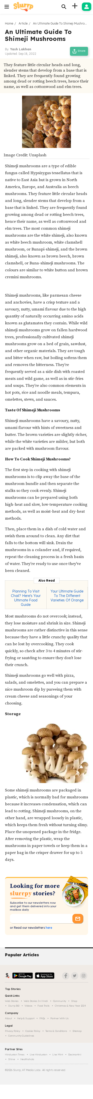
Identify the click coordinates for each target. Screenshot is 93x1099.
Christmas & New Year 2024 (70, 1005)
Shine (11, 1059)
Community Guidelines (21, 1035)
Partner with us (59, 1018)
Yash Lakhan (20, 49)
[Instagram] (83, 976)
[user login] (86, 6)
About (8, 1018)
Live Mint (57, 1054)
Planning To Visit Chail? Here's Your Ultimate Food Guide (26, 598)
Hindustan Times (15, 1054)
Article (23, 23)
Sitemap (77, 1031)
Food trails (43, 1005)
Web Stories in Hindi (36, 1001)
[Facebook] (65, 976)
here (48, 928)
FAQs (42, 1018)
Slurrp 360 (13, 1005)
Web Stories (12, 1001)
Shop (74, 1001)
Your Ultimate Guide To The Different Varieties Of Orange (67, 595)
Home (9, 23)
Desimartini (74, 1054)
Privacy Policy (12, 1031)
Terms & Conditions (56, 1031)
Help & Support (25, 1018)
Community (59, 1001)
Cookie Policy (32, 1031)
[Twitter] (74, 976)
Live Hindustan (38, 1054)
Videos (28, 1005)
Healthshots (27, 1059)
